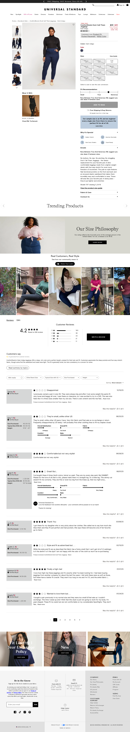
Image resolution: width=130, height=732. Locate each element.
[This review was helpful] (117, 446)
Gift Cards (116, 684)
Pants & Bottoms (70, 14)
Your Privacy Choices (72, 725)
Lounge (85, 14)
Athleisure (93, 14)
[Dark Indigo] (81, 50)
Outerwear (111, 14)
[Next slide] (17, 88)
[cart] (127, 5)
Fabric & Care (85, 192)
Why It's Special (86, 132)
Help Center (94, 703)
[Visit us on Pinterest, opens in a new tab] (29, 712)
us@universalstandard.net (74, 685)
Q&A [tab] (18, 320)
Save (117, 14)
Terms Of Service (65, 728)
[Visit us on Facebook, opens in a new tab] (15, 712)
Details (83, 148)
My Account (116, 682)
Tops (79, 14)
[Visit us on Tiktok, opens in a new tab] (20, 712)
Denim (36, 14)
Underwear (102, 14)
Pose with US (117, 679)
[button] (44, 1)
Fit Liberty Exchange (96, 710)
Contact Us (85, 197)
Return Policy (94, 708)
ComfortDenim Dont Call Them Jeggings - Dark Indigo (47, 21)
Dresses (43, 14)
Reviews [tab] (10, 320)
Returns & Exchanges (97, 705)
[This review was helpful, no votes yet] (117, 409)
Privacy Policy (55, 725)
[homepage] (65, 9)
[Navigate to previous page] (50, 619)
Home (14, 21)
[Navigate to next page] (80, 619)
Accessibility (94, 713)
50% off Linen (28, 14)
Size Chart (116, 698)
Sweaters (51, 14)
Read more (106, 399)
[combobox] (34, 377)
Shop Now (21, 657)
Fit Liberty (93, 684)
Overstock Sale (23, 21)
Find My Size (117, 696)
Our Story (93, 679)
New (12, 14)
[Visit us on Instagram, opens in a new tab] (25, 712)
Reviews (92, 694)
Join (35, 704)
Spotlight (18, 14)
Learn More (92, 126)
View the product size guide (91, 188)
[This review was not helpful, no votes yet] (121, 409)
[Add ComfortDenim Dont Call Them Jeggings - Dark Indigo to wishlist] (74, 25)
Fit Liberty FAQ (95, 687)
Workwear (59, 14)
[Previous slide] (17, 24)
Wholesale (93, 692)
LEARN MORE (97, 242)
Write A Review (98, 337)
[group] (65, 1)
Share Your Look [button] (66, 264)
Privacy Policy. (18, 692)
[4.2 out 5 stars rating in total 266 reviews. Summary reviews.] (85, 30)
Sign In (121, 5)
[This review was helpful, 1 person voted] (118, 514)
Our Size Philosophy (96, 682)
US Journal (93, 689)
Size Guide (113, 56)
